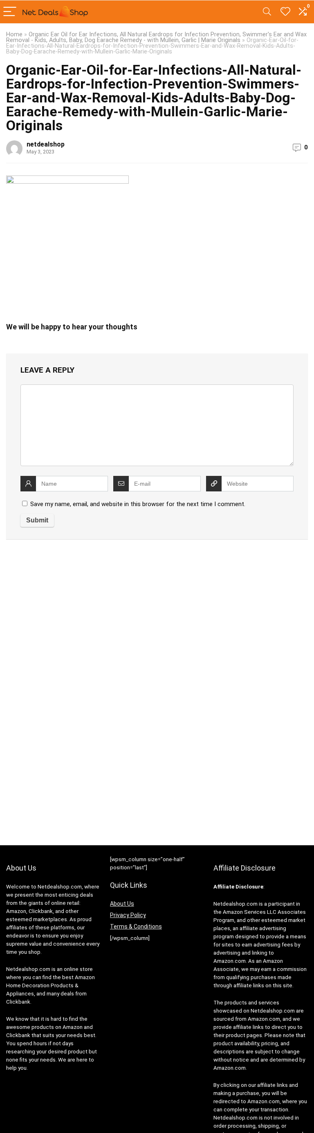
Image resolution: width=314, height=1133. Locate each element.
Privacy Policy (128, 915)
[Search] (267, 12)
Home (14, 34)
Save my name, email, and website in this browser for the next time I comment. (137, 504)
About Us (122, 903)
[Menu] (10, 12)
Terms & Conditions (136, 926)
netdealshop (46, 144)
